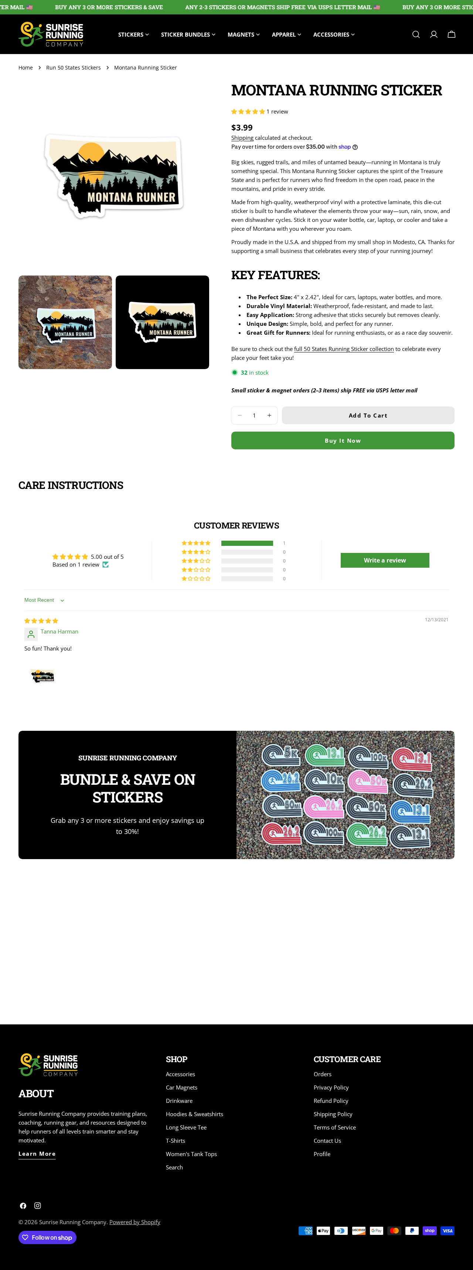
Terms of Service (335, 1127)
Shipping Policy (333, 1114)
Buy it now (343, 440)
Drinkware (179, 1100)
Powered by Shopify (134, 1222)
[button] (248, 111)
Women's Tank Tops (191, 1154)
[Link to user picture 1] (42, 676)
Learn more (37, 1153)
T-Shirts (175, 1140)
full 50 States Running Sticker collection (344, 348)
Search (174, 1167)
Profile (322, 1154)
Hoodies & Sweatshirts (194, 1114)
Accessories (180, 1074)
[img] (41, 620)
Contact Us (327, 1140)
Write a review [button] (385, 560)
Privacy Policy (331, 1087)
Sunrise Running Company (72, 1222)
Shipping (242, 137)
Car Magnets (181, 1087)
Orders (322, 1074)
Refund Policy (331, 1100)
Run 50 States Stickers (73, 67)
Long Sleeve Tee (186, 1127)
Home (25, 67)
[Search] (416, 34)
